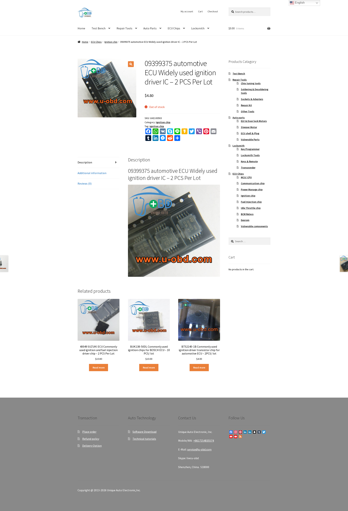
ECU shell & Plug (250, 133)
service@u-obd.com (199, 449)
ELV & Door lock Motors (254, 121)
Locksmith (197, 28)
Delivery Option (92, 445)
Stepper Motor (249, 127)
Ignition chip (110, 41)
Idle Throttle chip (251, 208)
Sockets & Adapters (252, 99)
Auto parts (239, 117)
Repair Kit (246, 105)
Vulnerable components (254, 226)
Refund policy (90, 439)
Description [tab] (85, 162)
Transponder (248, 167)
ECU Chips (174, 28)
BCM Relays (247, 214)
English (299, 2)
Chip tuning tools (251, 83)
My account (187, 11)
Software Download (144, 431)
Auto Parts (150, 28)
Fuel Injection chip (251, 201)
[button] (131, 64)
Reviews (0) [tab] (85, 183)
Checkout (213, 11)
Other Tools (247, 111)
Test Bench (98, 28)
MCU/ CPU (246, 177)
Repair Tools (124, 28)
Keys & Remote (249, 161)
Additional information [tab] (92, 173)
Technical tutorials (144, 439)
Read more (99, 367)
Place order (89, 431)
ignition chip (157, 126)
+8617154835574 (203, 440)
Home (81, 28)
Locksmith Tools (250, 155)
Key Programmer (250, 149)
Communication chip (253, 183)
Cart (200, 11)
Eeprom (245, 220)
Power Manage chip (252, 189)
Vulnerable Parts (250, 139)
